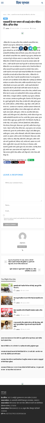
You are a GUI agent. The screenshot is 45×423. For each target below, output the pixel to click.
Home (4, 14)
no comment (25, 28)
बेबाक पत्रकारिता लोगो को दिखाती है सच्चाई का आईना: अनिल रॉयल (28, 311)
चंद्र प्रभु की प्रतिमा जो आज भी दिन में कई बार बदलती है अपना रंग (28, 299)
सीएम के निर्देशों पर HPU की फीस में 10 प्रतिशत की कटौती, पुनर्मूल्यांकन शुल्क (20, 346)
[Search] (42, 2)
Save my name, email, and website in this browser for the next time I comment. (22, 219)
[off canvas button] (2, 2)
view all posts (22, 246)
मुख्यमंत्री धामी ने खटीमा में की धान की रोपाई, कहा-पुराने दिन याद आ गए (27, 286)
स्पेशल (5, 18)
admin (7, 28)
